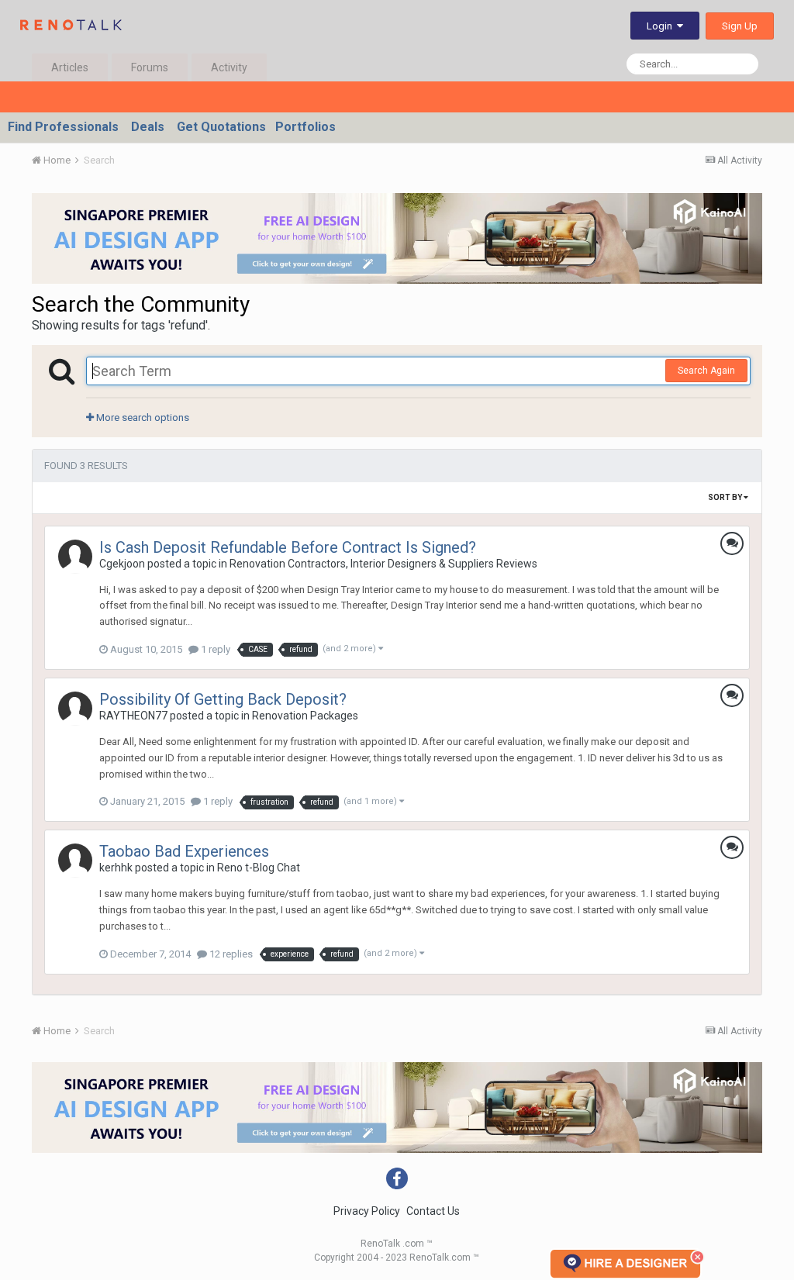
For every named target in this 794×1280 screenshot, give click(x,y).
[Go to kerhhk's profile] (75, 861)
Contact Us (433, 1211)
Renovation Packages (305, 715)
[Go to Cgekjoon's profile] (75, 557)
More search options (141, 417)
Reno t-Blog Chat (258, 867)
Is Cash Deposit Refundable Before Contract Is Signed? (287, 547)
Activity (229, 67)
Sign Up (740, 26)
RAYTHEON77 (133, 715)
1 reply (214, 649)
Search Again (706, 370)
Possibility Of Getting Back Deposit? (223, 699)
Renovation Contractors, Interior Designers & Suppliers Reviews (383, 563)
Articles (69, 67)
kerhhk (116, 867)
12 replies (230, 954)
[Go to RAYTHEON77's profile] (75, 709)
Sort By (726, 497)
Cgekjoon (122, 563)
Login (662, 26)
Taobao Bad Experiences (184, 851)
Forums (149, 67)
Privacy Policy (366, 1211)
